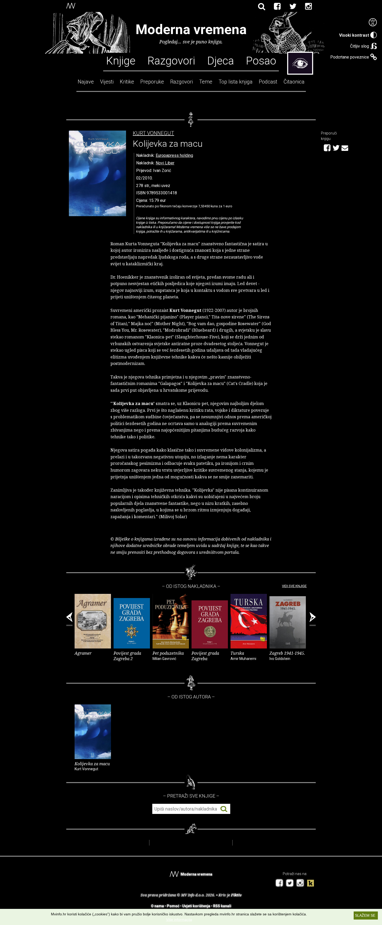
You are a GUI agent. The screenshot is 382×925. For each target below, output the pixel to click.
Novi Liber (165, 162)
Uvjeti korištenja (196, 906)
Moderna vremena (191, 29)
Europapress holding (174, 155)
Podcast (268, 82)
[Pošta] (344, 147)
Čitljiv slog (359, 46)
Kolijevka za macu (92, 766)
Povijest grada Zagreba (205, 655)
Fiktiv (236, 894)
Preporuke (152, 82)
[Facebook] (277, 6)
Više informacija (179, 919)
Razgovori (171, 60)
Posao (261, 60)
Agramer (83, 653)
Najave (86, 82)
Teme (205, 82)
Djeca (220, 60)
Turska (243, 655)
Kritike (127, 82)
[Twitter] (292, 6)
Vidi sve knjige (294, 586)
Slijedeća (312, 619)
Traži (223, 809)
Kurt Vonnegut (153, 133)
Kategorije (300, 63)
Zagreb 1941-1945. (287, 655)
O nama (157, 906)
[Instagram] (308, 6)
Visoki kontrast (354, 35)
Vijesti (107, 82)
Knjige (120, 60)
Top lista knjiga (236, 82)
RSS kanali (222, 906)
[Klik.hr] (310, 883)
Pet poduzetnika (168, 655)
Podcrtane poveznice (349, 57)
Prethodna (69, 619)
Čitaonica (294, 82)
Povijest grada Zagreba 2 (127, 655)
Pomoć (173, 906)
